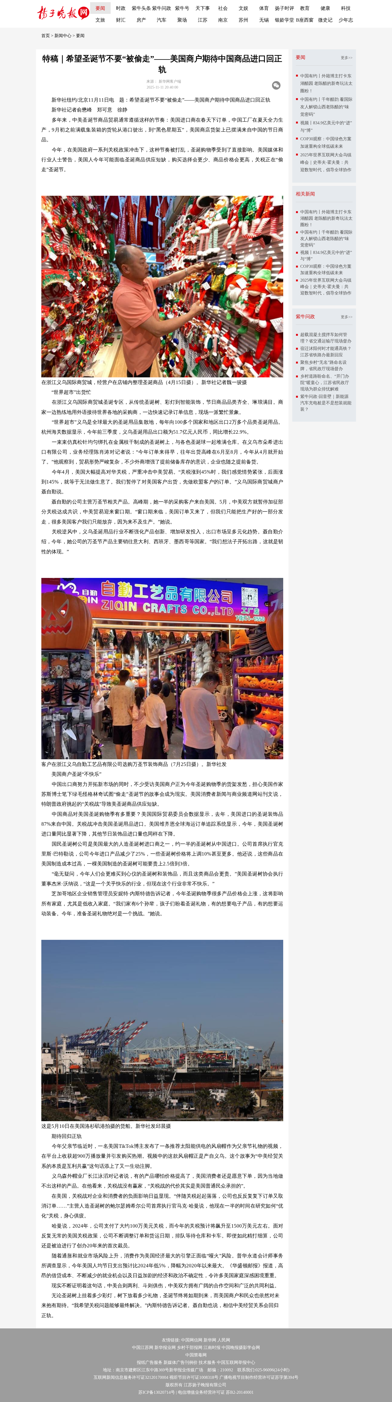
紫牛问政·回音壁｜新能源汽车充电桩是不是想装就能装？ (325, 403)
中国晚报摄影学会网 (241, 1347)
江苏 (202, 20)
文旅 (100, 20)
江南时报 (212, 1347)
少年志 (346, 20)
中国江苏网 (142, 1347)
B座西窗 (305, 20)
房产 (141, 20)
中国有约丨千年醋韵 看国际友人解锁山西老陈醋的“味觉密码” (326, 107)
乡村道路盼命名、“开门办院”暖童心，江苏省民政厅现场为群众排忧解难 (324, 382)
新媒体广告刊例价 (180, 1362)
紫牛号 (182, 8)
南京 (223, 20)
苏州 (243, 20)
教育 (305, 8)
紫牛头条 (141, 8)
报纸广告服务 (149, 1362)
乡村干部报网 (189, 1347)
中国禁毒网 (196, 1355)
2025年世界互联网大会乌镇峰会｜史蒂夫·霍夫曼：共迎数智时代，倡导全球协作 (325, 162)
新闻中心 (62, 35)
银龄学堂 (284, 20)
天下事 (202, 8)
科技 (346, 8)
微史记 (325, 20)
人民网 (223, 1340)
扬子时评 (284, 8)
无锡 (264, 20)
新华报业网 (165, 1347)
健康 (325, 8)
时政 (121, 8)
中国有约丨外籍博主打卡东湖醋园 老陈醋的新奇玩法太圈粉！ (326, 83)
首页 (45, 35)
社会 (223, 8)
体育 (264, 8)
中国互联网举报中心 (236, 1362)
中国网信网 (191, 1340)
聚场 (182, 20)
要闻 (100, 8)
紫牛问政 (161, 8)
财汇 (121, 20)
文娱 (243, 8)
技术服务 (207, 1362)
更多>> (347, 58)
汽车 (161, 20)
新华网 (209, 1340)
